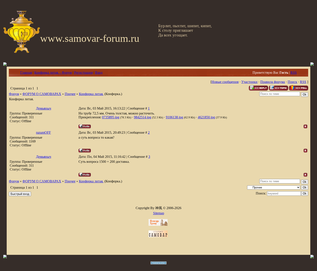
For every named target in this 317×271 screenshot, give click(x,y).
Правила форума (272, 82)
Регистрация (83, 72)
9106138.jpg (174, 117)
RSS (293, 72)
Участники (249, 82)
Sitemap (158, 213)
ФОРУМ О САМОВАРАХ (41, 94)
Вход (98, 72)
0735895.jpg (110, 117)
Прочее (70, 94)
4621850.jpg (206, 117)
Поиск (292, 82)
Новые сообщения (225, 82)
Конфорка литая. (91, 94)
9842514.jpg (142, 117)
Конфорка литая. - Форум (53, 72)
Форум (14, 94)
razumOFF (43, 132)
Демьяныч (43, 108)
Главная (26, 72)
